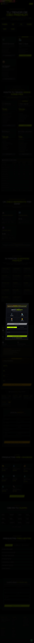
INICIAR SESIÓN (12, 327)
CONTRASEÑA (8, 332)
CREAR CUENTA (22, 327)
